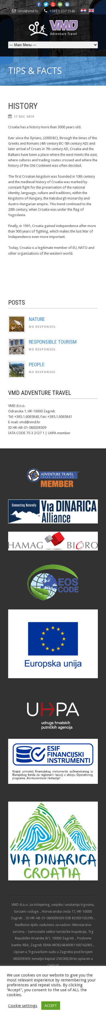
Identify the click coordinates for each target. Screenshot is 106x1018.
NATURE (37, 319)
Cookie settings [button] (22, 1005)
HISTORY (23, 106)
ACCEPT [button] (51, 1006)
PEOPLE (37, 364)
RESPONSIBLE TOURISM (53, 342)
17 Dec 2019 (24, 116)
